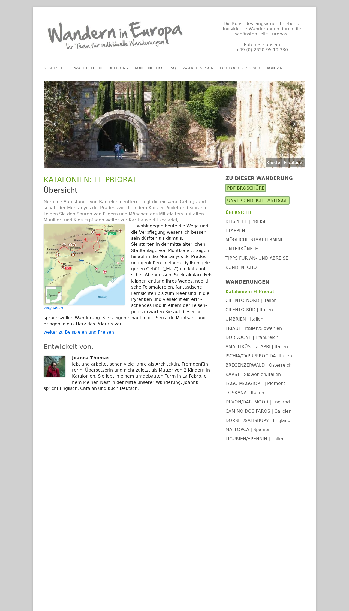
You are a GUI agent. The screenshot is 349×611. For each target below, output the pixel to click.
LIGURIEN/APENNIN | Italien (255, 438)
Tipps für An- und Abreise (256, 258)
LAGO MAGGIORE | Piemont (255, 383)
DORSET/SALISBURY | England (257, 420)
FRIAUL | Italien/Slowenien (253, 328)
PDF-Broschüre (245, 188)
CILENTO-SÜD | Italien (249, 309)
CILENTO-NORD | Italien (251, 300)
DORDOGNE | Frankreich (251, 337)
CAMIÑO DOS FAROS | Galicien (258, 411)
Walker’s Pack (198, 68)
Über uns (118, 68)
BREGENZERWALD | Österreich (258, 365)
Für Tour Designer (240, 68)
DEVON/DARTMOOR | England (257, 402)
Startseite (55, 68)
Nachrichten (87, 68)
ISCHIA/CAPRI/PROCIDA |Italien (258, 355)
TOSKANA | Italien (244, 392)
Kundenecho (148, 68)
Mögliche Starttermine (254, 239)
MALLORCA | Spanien (248, 429)
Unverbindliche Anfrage (257, 200)
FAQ (172, 68)
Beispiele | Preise (246, 221)
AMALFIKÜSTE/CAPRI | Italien (256, 346)
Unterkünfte (241, 248)
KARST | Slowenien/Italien (253, 374)
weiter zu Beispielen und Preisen (79, 332)
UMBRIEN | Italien (244, 319)
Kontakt (275, 68)
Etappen (235, 230)
